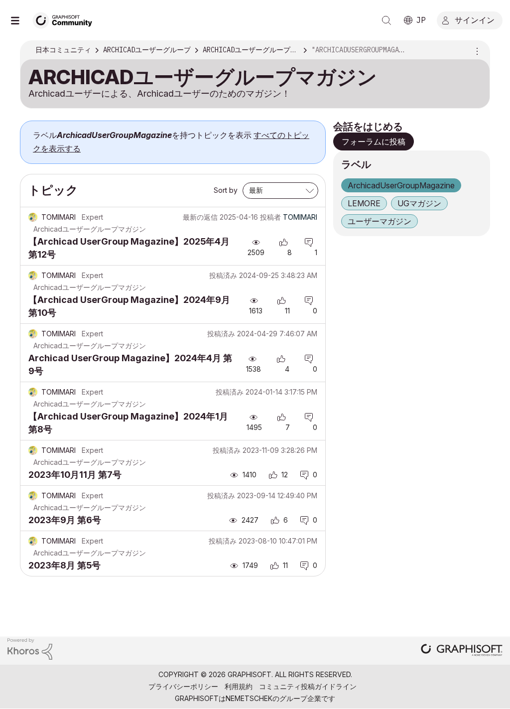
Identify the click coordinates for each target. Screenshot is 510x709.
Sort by (226, 190)
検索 (386, 20)
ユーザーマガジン (379, 221)
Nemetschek (249, 698)
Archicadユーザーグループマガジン (89, 229)
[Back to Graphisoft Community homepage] (65, 19)
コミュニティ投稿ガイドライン (308, 686)
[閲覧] (19, 20)
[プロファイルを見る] (32, 217)
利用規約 (239, 686)
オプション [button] (475, 50)
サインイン (475, 19)
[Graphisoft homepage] (462, 651)
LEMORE (364, 203)
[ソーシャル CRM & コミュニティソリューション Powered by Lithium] (29, 648)
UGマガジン (419, 203)
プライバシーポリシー (183, 686)
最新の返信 (200, 217)
